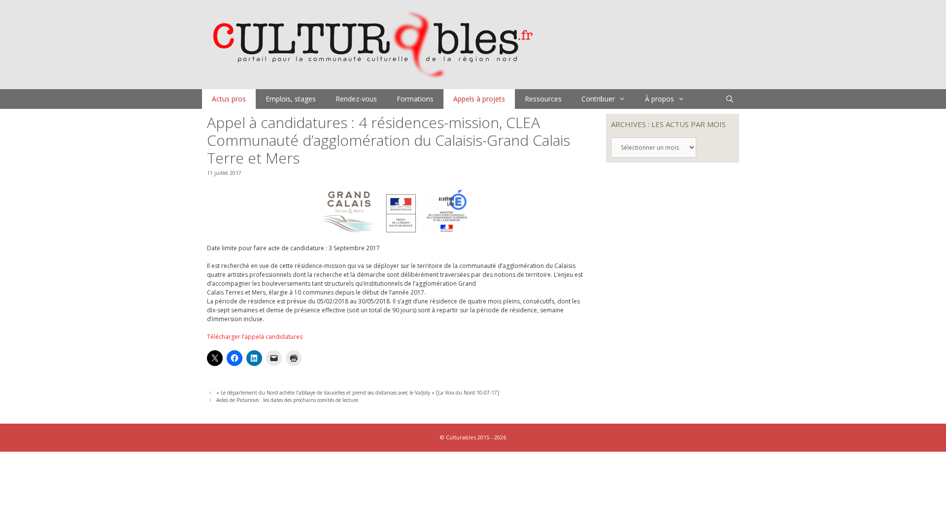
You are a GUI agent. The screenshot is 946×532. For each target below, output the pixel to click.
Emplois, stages (291, 98)
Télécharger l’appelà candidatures (255, 336)
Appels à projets (479, 98)
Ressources (543, 98)
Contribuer (598, 98)
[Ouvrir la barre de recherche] (729, 99)
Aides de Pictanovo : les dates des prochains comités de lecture (287, 400)
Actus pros (229, 98)
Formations (415, 98)
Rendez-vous (356, 98)
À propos (659, 98)
